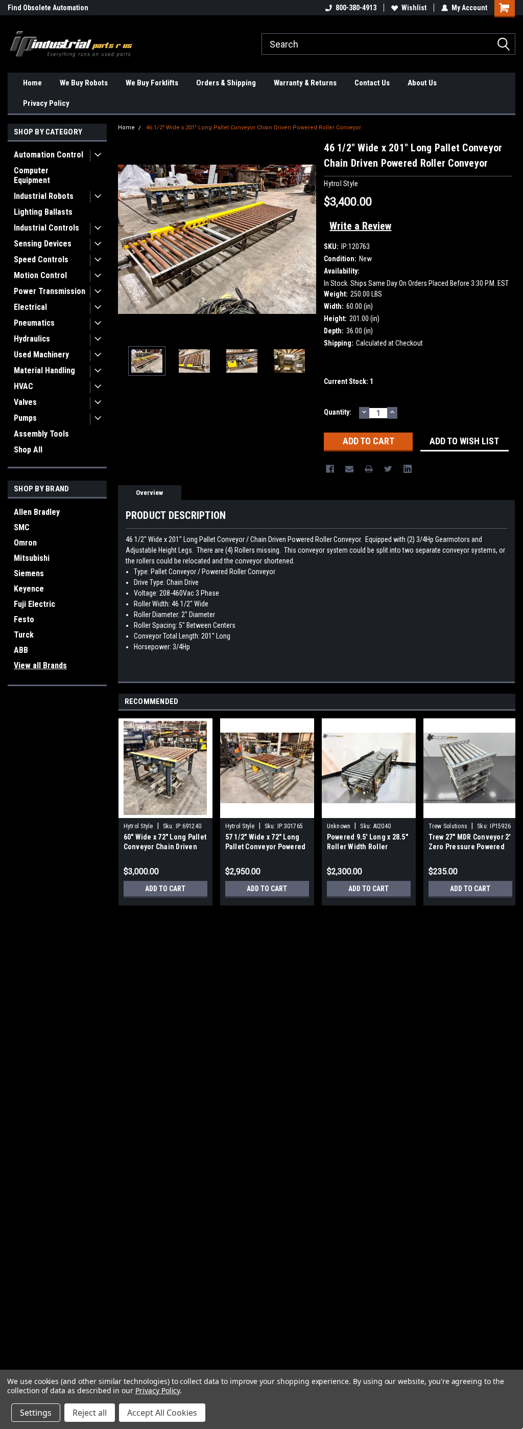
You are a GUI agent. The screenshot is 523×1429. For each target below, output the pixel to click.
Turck (24, 635)
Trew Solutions (448, 826)
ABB (21, 650)
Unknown (339, 826)
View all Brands (40, 665)
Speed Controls (41, 259)
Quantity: (337, 412)
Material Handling (44, 370)
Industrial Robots (44, 196)
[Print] (369, 469)
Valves (25, 402)
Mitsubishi (32, 558)
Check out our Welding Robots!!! (58, 8)
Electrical (30, 307)
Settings (36, 1412)
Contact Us (372, 82)
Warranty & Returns (305, 82)
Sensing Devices (43, 243)
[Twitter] (388, 469)
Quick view (369, 810)
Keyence (29, 589)
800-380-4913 (356, 8)
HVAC (23, 386)
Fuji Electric (34, 604)
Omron (25, 543)
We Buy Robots (84, 82)
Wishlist (413, 8)
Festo (24, 619)
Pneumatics (34, 323)
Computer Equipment (32, 175)
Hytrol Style (138, 826)
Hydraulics (32, 339)
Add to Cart (165, 888)
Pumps (25, 418)
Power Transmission (49, 291)
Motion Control (40, 275)
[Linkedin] (407, 469)
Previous (128, 239)
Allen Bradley (37, 512)
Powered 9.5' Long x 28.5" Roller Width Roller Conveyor (367, 846)
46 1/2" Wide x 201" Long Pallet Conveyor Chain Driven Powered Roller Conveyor (253, 127)
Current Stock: (348, 381)
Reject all (90, 1412)
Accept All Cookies (162, 1412)
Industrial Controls (46, 228)
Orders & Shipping (226, 82)
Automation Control (48, 155)
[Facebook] (330, 469)
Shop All (28, 450)
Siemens (29, 573)
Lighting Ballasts (43, 212)
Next (306, 239)
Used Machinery (41, 354)
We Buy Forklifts (152, 82)
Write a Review (360, 226)
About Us (422, 82)
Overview (149, 492)
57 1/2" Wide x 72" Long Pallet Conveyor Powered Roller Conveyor (265, 846)
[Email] (349, 469)
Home (32, 82)
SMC (22, 527)
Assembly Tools (41, 434)
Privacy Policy (46, 103)
